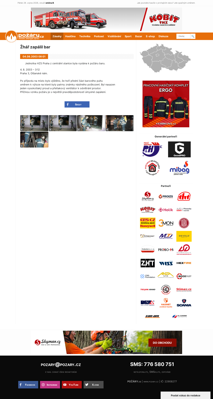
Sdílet (78, 104)
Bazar (138, 36)
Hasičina (70, 36)
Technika (84, 36)
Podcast (99, 36)
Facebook (30, 384)
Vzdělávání (114, 36)
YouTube (73, 384)
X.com (95, 384)
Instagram (52, 384)
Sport (128, 36)
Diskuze (163, 36)
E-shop (150, 36)
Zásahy (57, 36)
